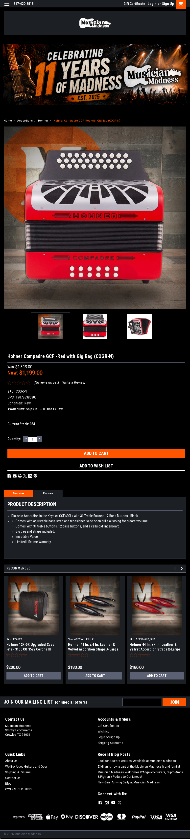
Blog (8, 783)
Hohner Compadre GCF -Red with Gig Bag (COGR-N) (86, 120)
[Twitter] (25, 476)
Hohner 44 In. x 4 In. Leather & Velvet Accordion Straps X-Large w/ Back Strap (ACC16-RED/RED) (155, 649)
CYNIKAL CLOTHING (18, 789)
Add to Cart (33, 676)
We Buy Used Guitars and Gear (26, 766)
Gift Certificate (134, 4)
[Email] (15, 476)
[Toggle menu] (7, 7)
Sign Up (168, 4)
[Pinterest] (35, 476)
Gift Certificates (108, 726)
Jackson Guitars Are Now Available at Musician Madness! (137, 761)
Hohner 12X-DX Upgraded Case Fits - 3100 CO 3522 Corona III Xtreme (30, 649)
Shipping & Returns (110, 743)
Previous (7, 217)
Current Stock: (21, 424)
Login (152, 4)
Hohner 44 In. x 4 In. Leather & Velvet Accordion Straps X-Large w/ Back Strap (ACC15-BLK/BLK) (93, 649)
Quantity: (14, 439)
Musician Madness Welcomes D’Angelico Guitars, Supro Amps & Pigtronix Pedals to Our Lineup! (140, 774)
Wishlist (103, 731)
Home (8, 120)
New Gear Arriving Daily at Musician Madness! (129, 782)
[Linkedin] (30, 476)
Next (182, 217)
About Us (11, 761)
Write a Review (73, 382)
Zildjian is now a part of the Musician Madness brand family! (139, 766)
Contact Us (13, 778)
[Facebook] (9, 476)
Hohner (43, 120)
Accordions (25, 120)
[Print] (20, 476)
